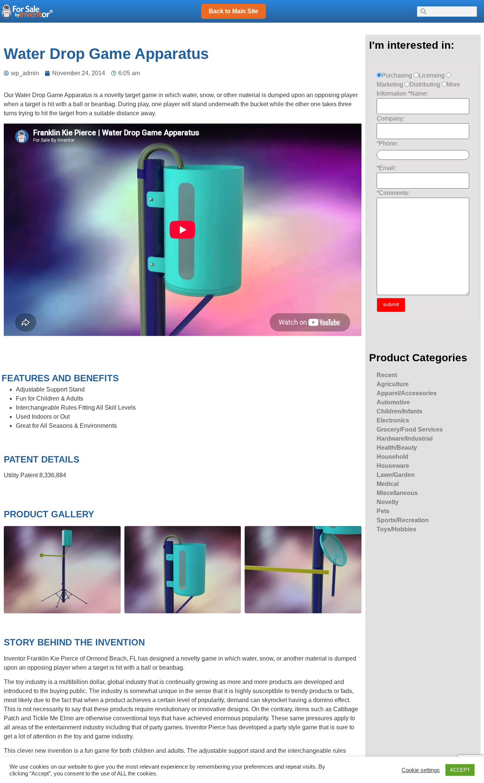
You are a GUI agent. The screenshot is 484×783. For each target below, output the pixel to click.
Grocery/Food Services (410, 429)
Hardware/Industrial (405, 438)
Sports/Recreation (403, 520)
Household (392, 456)
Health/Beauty (397, 447)
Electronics (393, 420)
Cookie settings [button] (421, 770)
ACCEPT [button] (460, 770)
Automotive (393, 402)
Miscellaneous (397, 493)
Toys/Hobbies (396, 529)
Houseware (393, 466)
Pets (383, 511)
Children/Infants (399, 411)
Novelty (388, 502)
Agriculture (393, 384)
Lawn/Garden (396, 475)
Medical (388, 484)
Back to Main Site (233, 11)
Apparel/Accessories (407, 393)
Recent (387, 375)
